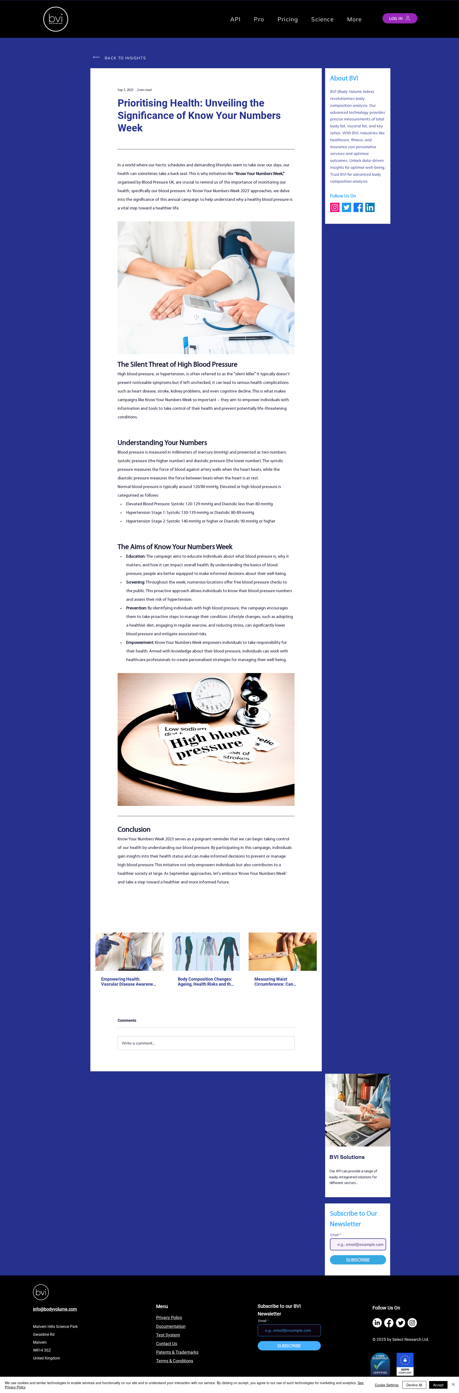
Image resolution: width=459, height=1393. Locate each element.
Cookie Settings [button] (387, 1384)
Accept (438, 1384)
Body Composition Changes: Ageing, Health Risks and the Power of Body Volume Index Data (205, 982)
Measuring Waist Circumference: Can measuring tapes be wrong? (281, 982)
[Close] (453, 1385)
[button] (354, 19)
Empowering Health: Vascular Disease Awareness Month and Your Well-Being (129, 982)
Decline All (414, 1384)
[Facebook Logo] (388, 1322)
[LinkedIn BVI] (370, 207)
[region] (357, 1136)
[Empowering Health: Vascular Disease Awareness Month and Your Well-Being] (129, 951)
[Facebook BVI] (358, 207)
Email (334, 1234)
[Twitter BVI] (346, 207)
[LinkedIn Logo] (377, 1322)
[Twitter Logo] (400, 1322)
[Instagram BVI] (334, 207)
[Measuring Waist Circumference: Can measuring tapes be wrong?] (283, 951)
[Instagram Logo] (412, 1322)
